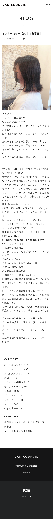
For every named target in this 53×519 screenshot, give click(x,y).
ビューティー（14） (15, 395)
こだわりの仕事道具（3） (18, 382)
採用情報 (26, 472)
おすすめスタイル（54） (17, 364)
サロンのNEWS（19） (16, 386)
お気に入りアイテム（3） (18, 373)
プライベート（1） (14, 399)
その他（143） (12, 391)
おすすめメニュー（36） (17, 369)
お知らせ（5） (12, 377)
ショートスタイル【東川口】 (19, 431)
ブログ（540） (12, 404)
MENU (48, 5)
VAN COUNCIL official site (26, 466)
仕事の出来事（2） (14, 408)
